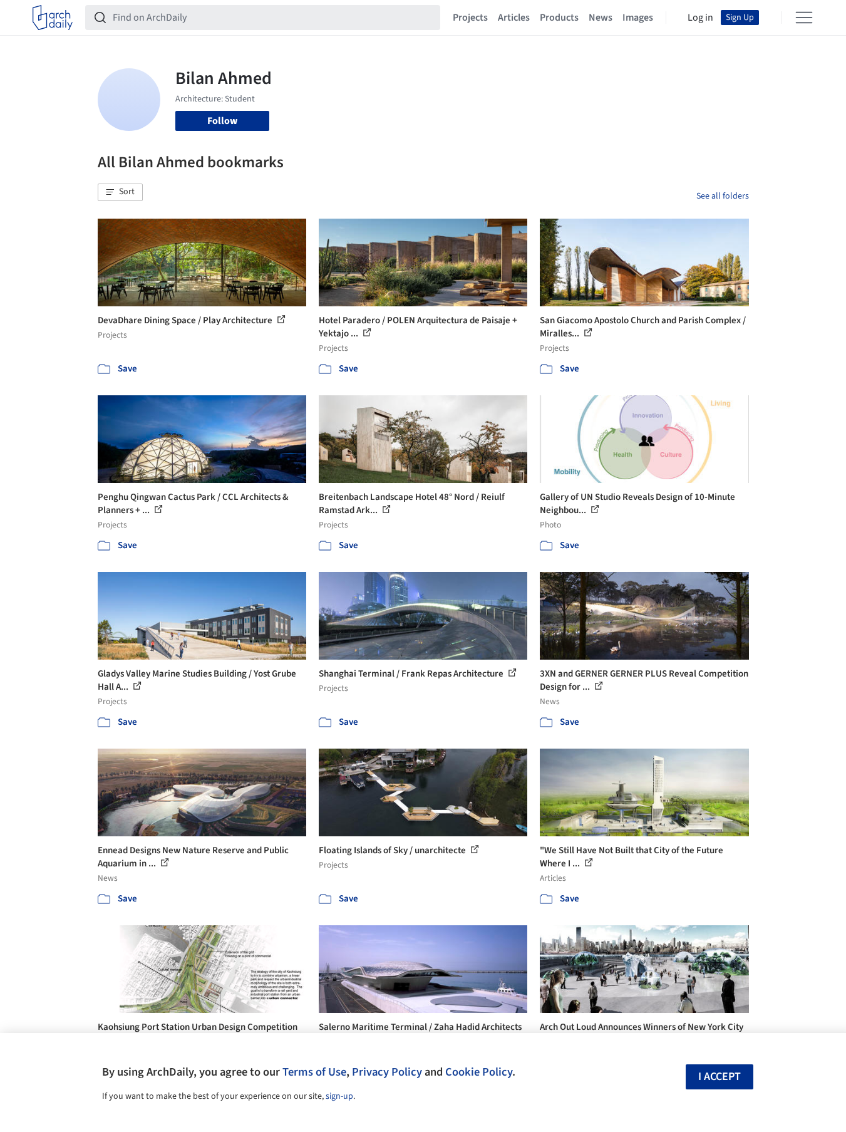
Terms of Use (314, 1072)
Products (559, 17)
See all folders (722, 196)
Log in (700, 17)
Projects (470, 17)
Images (637, 17)
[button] (120, 192)
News (600, 17)
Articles (514, 17)
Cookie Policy (478, 1072)
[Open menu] (804, 18)
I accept (719, 1076)
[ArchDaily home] (53, 17)
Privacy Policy (387, 1072)
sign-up (339, 1096)
